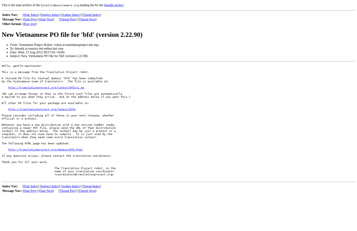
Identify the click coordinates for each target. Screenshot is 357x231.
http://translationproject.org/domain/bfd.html (45, 149)
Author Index (71, 15)
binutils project (113, 5)
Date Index (31, 15)
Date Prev (30, 19)
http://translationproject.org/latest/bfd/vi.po (46, 87)
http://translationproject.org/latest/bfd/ (42, 109)
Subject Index (50, 15)
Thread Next (87, 19)
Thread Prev (68, 19)
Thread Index (91, 15)
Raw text (30, 24)
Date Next (46, 19)
